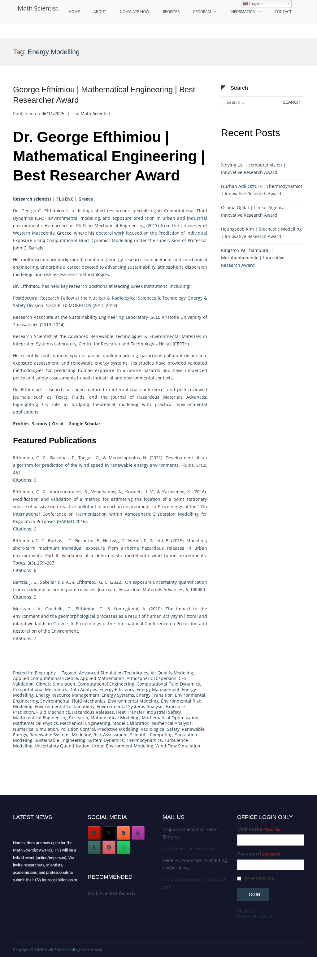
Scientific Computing (151, 735)
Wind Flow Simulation (177, 746)
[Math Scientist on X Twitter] (108, 833)
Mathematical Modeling (115, 718)
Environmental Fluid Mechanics (73, 701)
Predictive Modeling (117, 729)
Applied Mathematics (102, 678)
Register (171, 11)
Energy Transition (154, 695)
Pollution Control (77, 729)
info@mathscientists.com (189, 848)
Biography (45, 673)
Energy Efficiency (116, 689)
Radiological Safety (160, 729)
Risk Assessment (110, 735)
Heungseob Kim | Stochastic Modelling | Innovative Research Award (261, 232)
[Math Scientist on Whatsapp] (123, 847)
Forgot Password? (255, 916)
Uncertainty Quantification (62, 746)
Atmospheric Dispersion (151, 678)
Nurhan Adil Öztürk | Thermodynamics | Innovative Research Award (261, 190)
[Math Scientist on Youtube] (94, 833)
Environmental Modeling (133, 701)
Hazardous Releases (93, 712)
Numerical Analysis (172, 723)
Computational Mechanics (40, 689)
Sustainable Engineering (60, 740)
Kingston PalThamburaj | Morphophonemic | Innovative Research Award (252, 257)
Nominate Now (134, 11)
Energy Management (158, 689)
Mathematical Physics (35, 723)
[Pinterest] (108, 847)
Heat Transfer (130, 712)
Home (74, 11)
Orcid (57, 424)
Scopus (39, 424)
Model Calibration (131, 723)
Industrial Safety (164, 712)
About (99, 11)
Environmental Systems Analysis (130, 706)
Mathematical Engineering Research (50, 718)
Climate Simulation (55, 684)
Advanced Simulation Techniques (113, 673)
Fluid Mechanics (53, 712)
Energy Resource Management (67, 695)
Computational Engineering (105, 684)
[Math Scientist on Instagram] (138, 833)
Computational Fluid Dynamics (168, 684)
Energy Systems (118, 695)
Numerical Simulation (35, 729)
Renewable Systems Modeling (60, 735)
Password (258, 854)
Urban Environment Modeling (122, 746)
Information (242, 11)
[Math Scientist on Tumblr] (94, 847)
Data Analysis (83, 689)
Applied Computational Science (45, 678)
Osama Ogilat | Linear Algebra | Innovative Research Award (254, 211)
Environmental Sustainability (64, 706)
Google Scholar (85, 424)
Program (202, 11)
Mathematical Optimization (170, 718)
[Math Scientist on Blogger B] (123, 833)
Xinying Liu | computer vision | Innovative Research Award (253, 168)
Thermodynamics (144, 740)
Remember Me (258, 878)
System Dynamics (106, 740)
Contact (283, 11)
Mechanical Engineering (85, 723)
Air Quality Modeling (171, 673)
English (255, 3)
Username (259, 829)
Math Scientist (38, 8)
